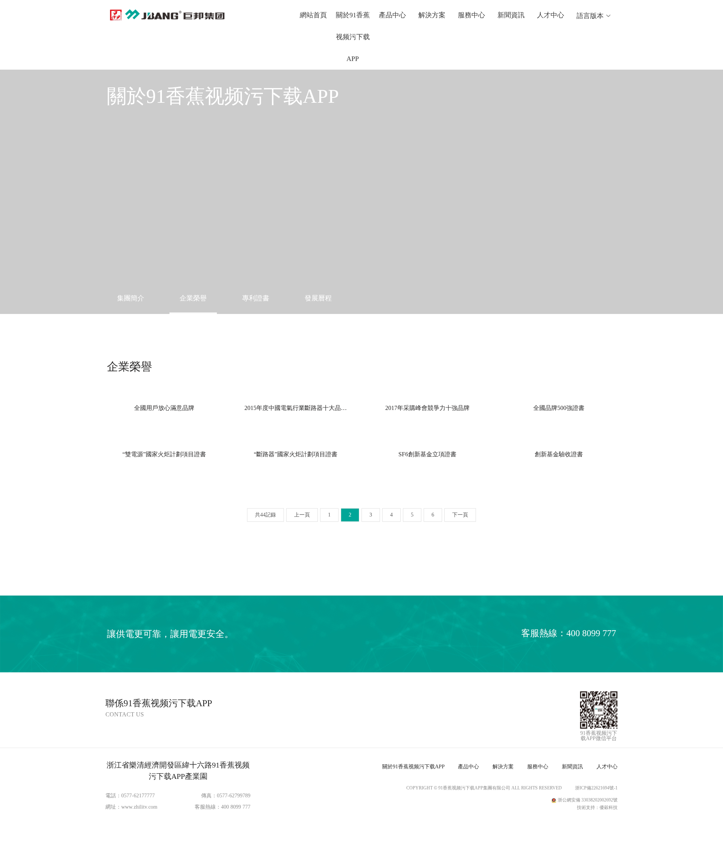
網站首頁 (313, 15)
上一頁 (302, 515)
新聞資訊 (511, 15)
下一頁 (460, 515)
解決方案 (431, 15)
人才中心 (550, 15)
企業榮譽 (193, 298)
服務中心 (471, 15)
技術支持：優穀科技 (597, 807)
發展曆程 (318, 298)
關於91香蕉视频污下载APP (353, 36)
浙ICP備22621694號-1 (596, 788)
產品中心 (392, 15)
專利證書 (255, 298)
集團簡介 (130, 298)
